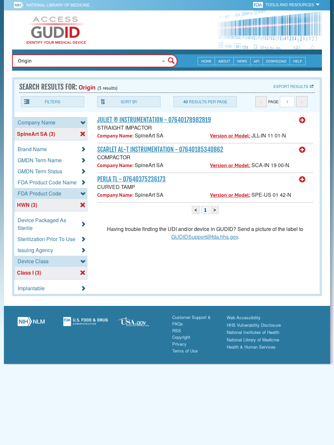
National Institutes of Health (253, 332)
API (256, 61)
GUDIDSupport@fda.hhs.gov (204, 236)
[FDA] (258, 4)
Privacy (179, 344)
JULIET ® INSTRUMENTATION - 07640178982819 (154, 120)
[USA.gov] (139, 324)
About (224, 61)
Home (206, 61)
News (242, 61)
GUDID (56, 30)
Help (297, 61)
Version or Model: (230, 135)
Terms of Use (185, 351)
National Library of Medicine (58, 4)
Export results (290, 86)
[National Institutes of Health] (20, 4)
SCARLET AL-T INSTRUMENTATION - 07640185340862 (160, 149)
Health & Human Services (251, 347)
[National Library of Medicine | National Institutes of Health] (31, 324)
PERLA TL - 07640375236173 (131, 179)
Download (276, 61)
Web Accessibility (244, 317)
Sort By (129, 101)
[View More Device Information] (302, 120)
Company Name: (115, 135)
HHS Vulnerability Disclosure (254, 325)
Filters (52, 101)
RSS (176, 330)
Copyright (181, 337)
